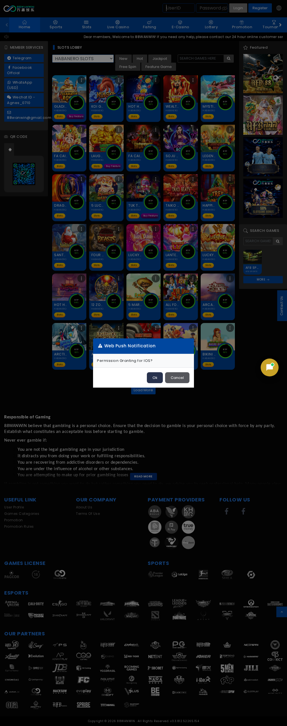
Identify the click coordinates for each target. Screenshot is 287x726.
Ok (154, 377)
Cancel (177, 377)
